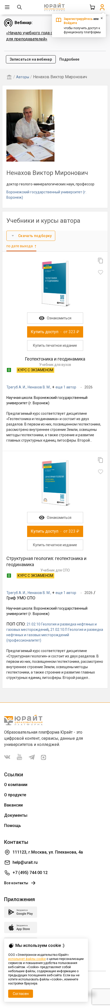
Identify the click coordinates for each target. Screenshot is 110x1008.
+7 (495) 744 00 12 (30, 872)
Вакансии (13, 805)
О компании (15, 784)
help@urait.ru (25, 862)
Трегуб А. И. (16, 387)
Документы (15, 815)
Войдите (70, 23)
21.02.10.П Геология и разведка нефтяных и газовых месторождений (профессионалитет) (54, 635)
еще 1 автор (66, 387)
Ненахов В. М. (39, 387)
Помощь (12, 825)
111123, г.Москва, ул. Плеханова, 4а (48, 852)
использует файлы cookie (27, 959)
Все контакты (16, 883)
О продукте (15, 794)
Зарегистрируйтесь (78, 19)
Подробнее (69, 59)
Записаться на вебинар (31, 59)
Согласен (21, 994)
